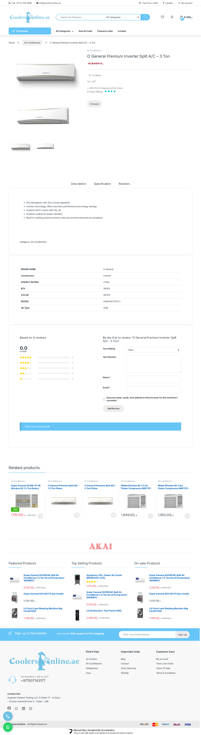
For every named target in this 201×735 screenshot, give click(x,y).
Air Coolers (91, 472)
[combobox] (80, 17)
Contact (122, 31)
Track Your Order (150, 3)
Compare (109, 75)
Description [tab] (78, 136)
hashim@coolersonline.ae (149, 442)
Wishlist (125, 486)
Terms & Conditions (165, 486)
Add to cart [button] (40, 275)
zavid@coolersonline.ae (90, 442)
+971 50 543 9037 (145, 433)
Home (11, 42)
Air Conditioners (32, 42)
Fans (88, 486)
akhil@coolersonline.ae (32, 442)
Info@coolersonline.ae (50, 3)
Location (169, 3)
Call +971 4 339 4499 (21, 3)
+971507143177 (33, 494)
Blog (123, 472)
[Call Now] (8, 716)
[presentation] (9, 306)
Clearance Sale (105, 31)
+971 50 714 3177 (29, 433)
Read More (71, 275)
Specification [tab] (102, 136)
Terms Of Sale (163, 482)
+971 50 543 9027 (87, 433)
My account (186, 3)
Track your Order (164, 477)
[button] (79, 52)
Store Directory (128, 482)
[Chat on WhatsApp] (8, 727)
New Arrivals (85, 31)
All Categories (63, 31)
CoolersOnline (17, 538)
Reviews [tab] (124, 136)
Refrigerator (92, 482)
